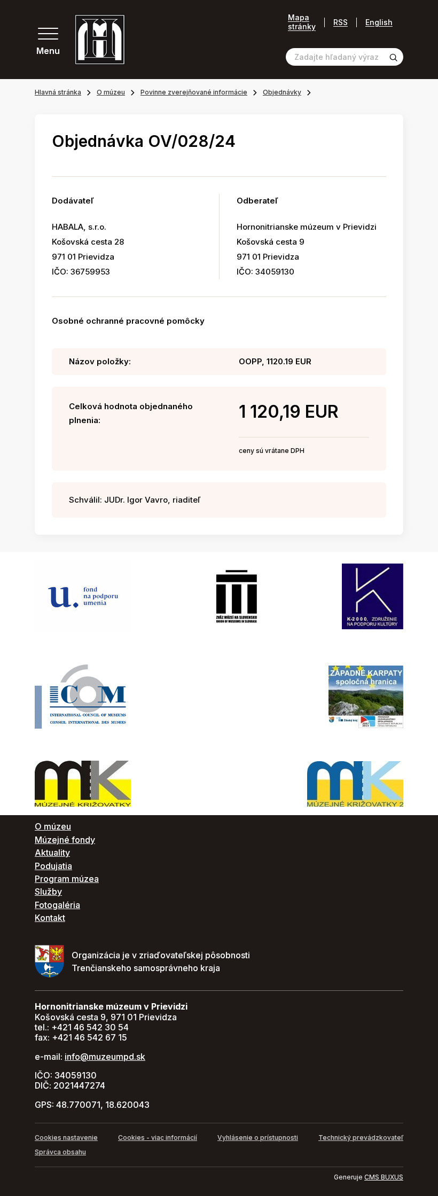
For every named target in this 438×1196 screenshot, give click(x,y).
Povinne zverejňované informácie (193, 92)
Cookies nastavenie (66, 1138)
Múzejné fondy (65, 839)
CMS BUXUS (383, 1177)
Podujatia (53, 866)
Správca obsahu (60, 1152)
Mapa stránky (302, 22)
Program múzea (67, 878)
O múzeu (111, 92)
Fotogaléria (57, 905)
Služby (48, 891)
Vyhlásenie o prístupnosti (257, 1138)
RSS (340, 22)
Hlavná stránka (58, 92)
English (379, 22)
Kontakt (50, 917)
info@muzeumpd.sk (105, 1056)
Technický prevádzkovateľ (360, 1138)
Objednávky (282, 92)
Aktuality (52, 852)
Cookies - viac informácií (157, 1138)
